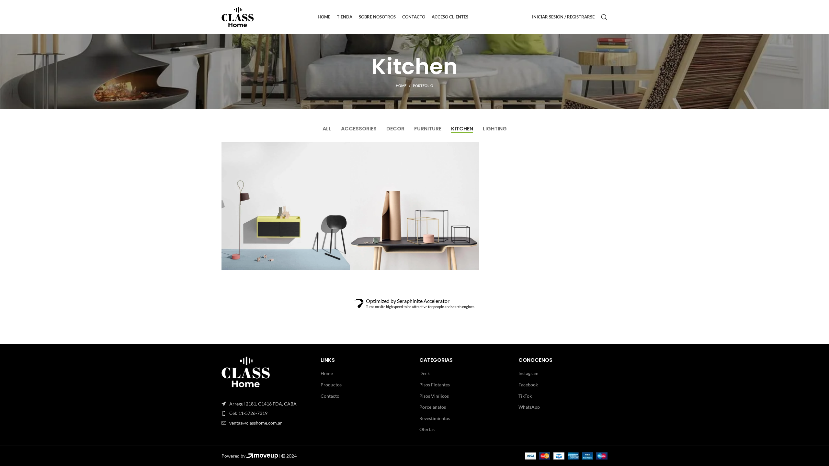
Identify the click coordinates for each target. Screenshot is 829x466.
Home (401, 85)
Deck (424, 373)
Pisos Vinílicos (434, 396)
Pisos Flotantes (434, 384)
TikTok (525, 396)
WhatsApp (529, 407)
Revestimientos (434, 418)
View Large (342, 149)
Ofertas (427, 429)
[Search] (604, 17)
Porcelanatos (432, 407)
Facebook (528, 384)
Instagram (528, 373)
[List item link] (266, 413)
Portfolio (423, 85)
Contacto (330, 396)
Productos (331, 384)
